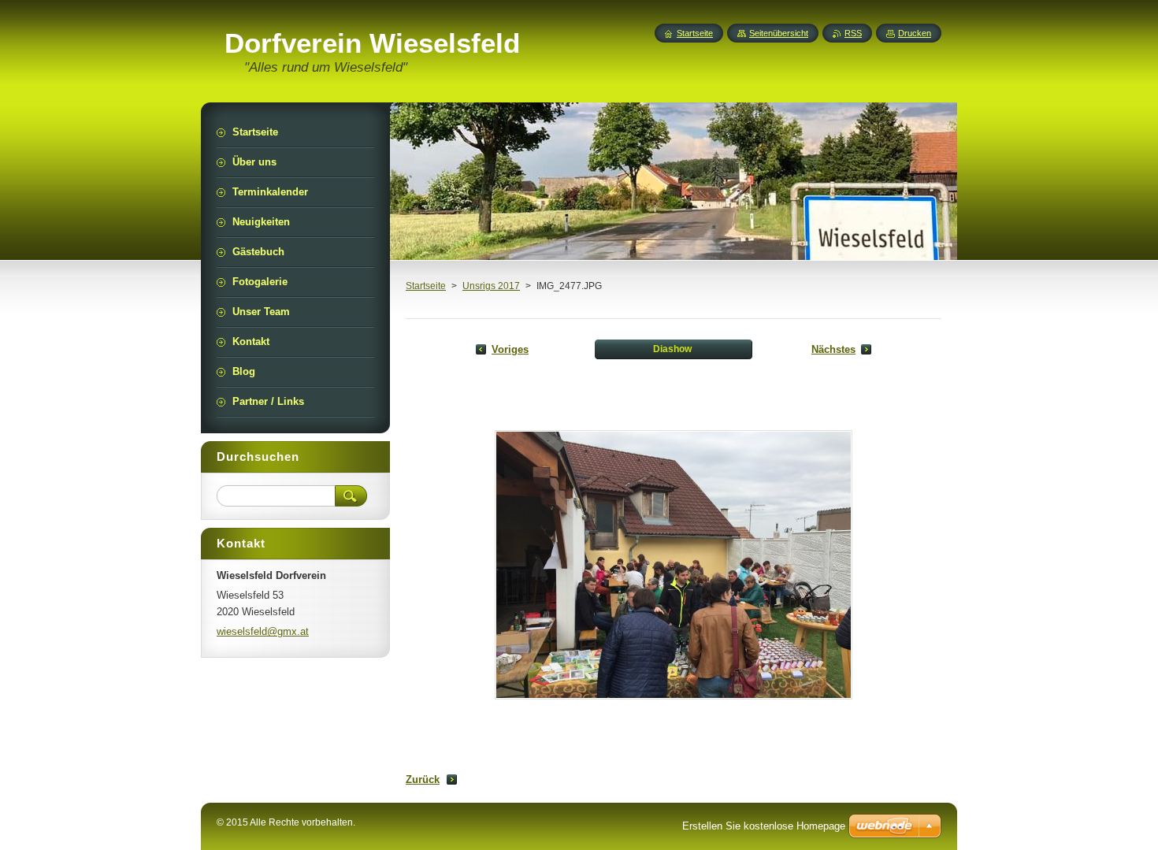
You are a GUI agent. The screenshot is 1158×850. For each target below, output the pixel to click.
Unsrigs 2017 (491, 286)
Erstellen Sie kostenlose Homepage (763, 826)
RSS (853, 33)
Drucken (914, 33)
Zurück (423, 779)
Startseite (426, 286)
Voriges (510, 349)
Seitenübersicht (778, 33)
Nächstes (833, 349)
